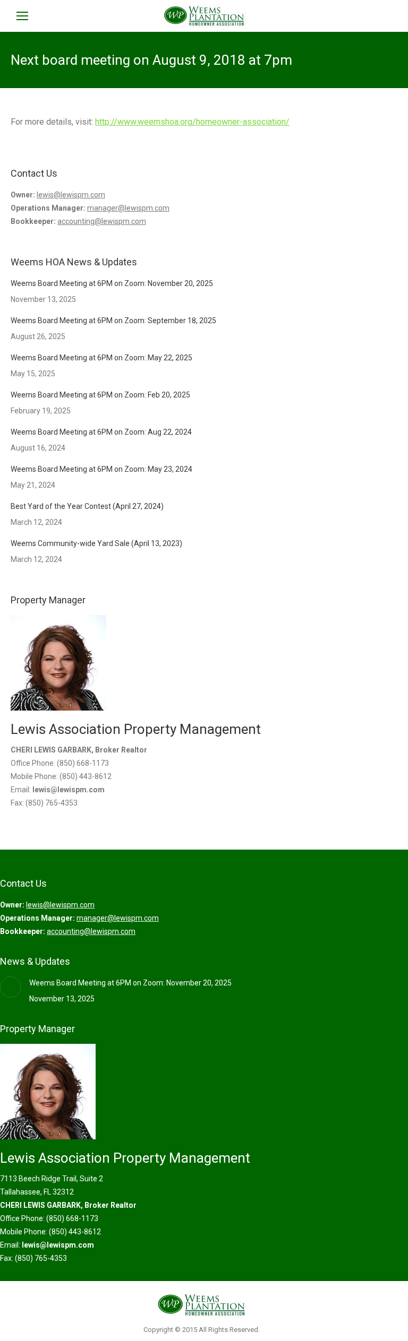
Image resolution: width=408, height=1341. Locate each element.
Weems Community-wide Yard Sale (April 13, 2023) (96, 543)
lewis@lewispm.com (71, 195)
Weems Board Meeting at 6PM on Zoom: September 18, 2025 (113, 320)
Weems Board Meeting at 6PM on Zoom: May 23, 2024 (101, 469)
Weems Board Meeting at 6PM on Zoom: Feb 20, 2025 (100, 395)
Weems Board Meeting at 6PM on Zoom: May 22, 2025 (101, 357)
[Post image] (10, 987)
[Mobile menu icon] (22, 16)
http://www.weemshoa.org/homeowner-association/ (192, 122)
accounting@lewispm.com (101, 221)
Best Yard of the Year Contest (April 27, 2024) (87, 506)
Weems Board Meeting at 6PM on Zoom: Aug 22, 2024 (101, 432)
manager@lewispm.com (128, 208)
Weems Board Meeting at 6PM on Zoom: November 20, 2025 (112, 283)
